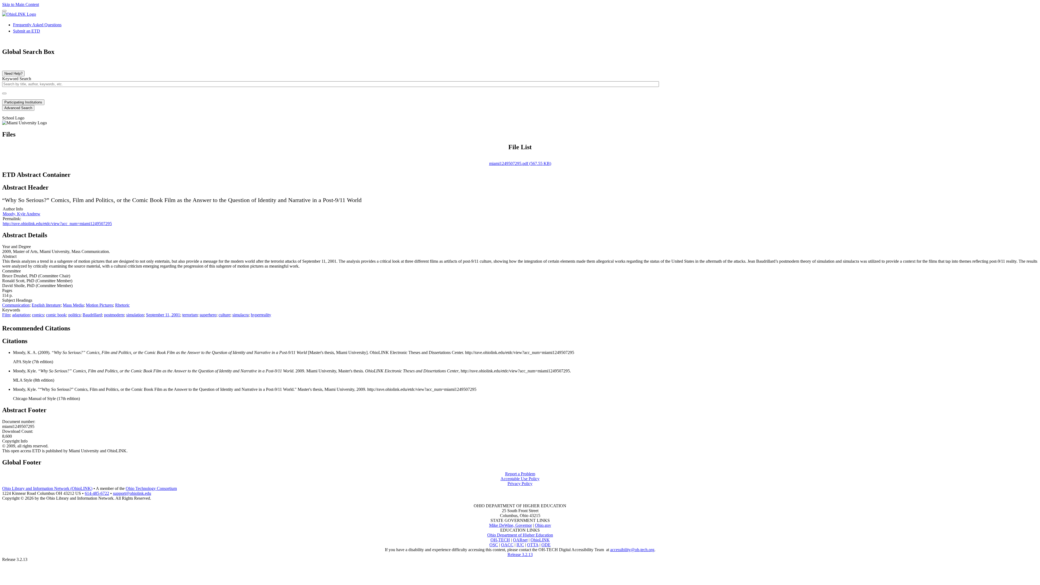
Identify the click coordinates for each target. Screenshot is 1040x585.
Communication (16, 305)
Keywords (11, 310)
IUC (520, 544)
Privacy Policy (520, 483)
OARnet (520, 540)
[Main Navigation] (4, 11)
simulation (135, 315)
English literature (46, 305)
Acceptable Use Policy (520, 478)
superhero (208, 315)
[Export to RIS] (91, 327)
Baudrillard (92, 315)
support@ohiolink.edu (132, 493)
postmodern (114, 315)
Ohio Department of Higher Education (520, 535)
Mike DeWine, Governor (510, 525)
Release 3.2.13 (520, 554)
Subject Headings (17, 300)
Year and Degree (16, 246)
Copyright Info (15, 441)
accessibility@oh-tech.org (632, 549)
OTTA (532, 544)
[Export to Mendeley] (100, 327)
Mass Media (73, 305)
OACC (507, 544)
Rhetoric (122, 305)
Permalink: (12, 218)
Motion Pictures (99, 305)
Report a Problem (520, 474)
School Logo (13, 118)
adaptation (21, 315)
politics (74, 315)
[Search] (4, 93)
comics (38, 315)
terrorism (189, 315)
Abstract (9, 256)
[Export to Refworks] (74, 327)
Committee (11, 271)
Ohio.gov (543, 525)
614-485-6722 (97, 493)
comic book (56, 315)
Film (6, 315)
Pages (7, 290)
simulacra (240, 315)
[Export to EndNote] (83, 327)
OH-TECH (500, 540)
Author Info (13, 209)
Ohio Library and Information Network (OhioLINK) (47, 488)
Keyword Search (16, 78)
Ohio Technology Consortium (151, 488)
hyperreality (261, 315)
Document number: (18, 421)
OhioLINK (540, 540)
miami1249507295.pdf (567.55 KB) (520, 163)
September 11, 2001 (163, 315)
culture (224, 315)
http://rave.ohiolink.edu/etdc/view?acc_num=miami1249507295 (57, 223)
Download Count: (17, 431)
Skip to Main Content (20, 4)
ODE (546, 544)
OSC (493, 544)
